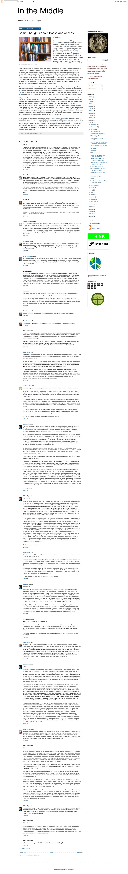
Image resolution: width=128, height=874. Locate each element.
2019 (90, 104)
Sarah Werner (27, 175)
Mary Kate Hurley (95, 228)
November (94, 127)
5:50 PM (25, 325)
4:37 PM (25, 265)
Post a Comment (25, 848)
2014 (90, 115)
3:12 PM (25, 251)
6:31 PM (25, 347)
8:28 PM (25, 835)
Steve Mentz (26, 642)
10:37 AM (25, 547)
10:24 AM (25, 490)
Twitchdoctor (26, 352)
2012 (90, 120)
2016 (90, 111)
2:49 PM (25, 216)
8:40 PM (25, 614)
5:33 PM (25, 315)
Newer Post (22, 852)
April (92, 197)
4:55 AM (25, 637)
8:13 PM (25, 579)
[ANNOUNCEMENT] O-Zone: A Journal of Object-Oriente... (98, 142)
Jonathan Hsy (94, 226)
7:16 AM (25, 418)
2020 (90, 101)
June (92, 192)
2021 (90, 99)
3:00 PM (25, 740)
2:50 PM (25, 236)
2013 (90, 118)
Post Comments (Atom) (32, 855)
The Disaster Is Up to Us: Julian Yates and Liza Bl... (99, 181)
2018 (90, 106)
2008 (90, 211)
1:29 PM (25, 194)
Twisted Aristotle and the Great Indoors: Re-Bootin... (98, 163)
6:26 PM (25, 815)
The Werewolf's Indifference (98, 133)
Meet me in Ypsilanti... (96, 176)
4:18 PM (25, 800)
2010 (90, 207)
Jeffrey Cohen (27, 385)
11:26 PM (25, 380)
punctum (63, 118)
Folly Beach (93, 148)
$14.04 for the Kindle (67, 76)
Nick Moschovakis (28, 221)
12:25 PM (25, 724)
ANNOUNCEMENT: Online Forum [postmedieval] (97, 159)
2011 (90, 122)
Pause (92, 178)
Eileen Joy (26, 424)
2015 (90, 113)
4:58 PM (25, 305)
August (93, 187)
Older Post (80, 852)
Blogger (71, 869)
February (93, 201)
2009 (90, 209)
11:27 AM (25, 169)
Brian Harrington (28, 256)
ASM (24, 199)
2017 (90, 108)
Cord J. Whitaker (95, 223)
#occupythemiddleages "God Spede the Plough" (98, 169)
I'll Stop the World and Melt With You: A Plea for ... (97, 155)
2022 (90, 97)
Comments (93, 89)
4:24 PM (25, 845)
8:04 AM (25, 658)
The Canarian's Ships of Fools (98, 145)
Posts (91, 85)
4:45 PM (25, 285)
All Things (93, 150)
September (94, 185)
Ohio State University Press (48, 122)
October (93, 129)
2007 (90, 213)
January (93, 204)
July (92, 190)
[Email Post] (41, 133)
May (92, 194)
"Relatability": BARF (95, 136)
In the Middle (41, 10)
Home (51, 852)
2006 (90, 216)
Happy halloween (95, 131)
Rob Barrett (26, 241)
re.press (55, 118)
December (94, 124)
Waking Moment (94, 153)
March (92, 199)
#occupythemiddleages (96, 166)
